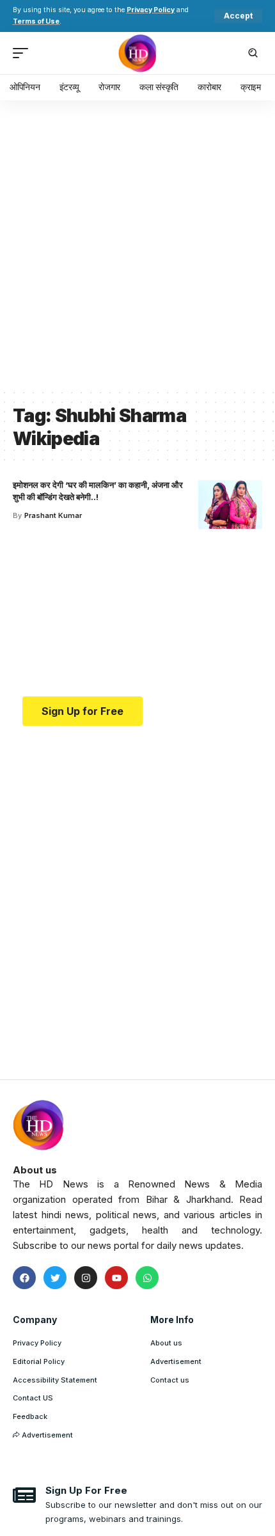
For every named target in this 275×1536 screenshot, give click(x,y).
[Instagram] (85, 1277)
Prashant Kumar (53, 515)
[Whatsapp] (147, 1277)
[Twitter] (55, 1277)
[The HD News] (137, 53)
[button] (238, 16)
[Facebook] (24, 1277)
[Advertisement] (137, 244)
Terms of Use (36, 21)
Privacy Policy (151, 10)
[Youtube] (116, 1277)
